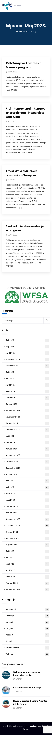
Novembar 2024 (26, 417)
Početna (20, 31)
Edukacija (27, 616)
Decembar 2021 (26, 589)
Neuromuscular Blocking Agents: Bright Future (30, 703)
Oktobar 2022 (26, 532)
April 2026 (26, 353)
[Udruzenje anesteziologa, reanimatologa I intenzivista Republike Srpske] (13, 6)
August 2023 (26, 474)
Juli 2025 (26, 372)
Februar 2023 (26, 506)
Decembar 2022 (26, 519)
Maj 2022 (26, 564)
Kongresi (27, 628)
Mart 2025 (26, 391)
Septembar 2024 (26, 430)
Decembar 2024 (26, 410)
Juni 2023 (26, 481)
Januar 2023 (26, 513)
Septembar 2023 (26, 468)
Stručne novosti (26, 648)
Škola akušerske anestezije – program (25, 228)
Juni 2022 (26, 557)
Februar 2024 (26, 442)
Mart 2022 (26, 577)
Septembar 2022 (26, 538)
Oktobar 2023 (26, 462)
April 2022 (26, 570)
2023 (28, 31)
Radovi (26, 641)
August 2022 (26, 545)
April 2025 (26, 385)
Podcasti (26, 635)
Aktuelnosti (27, 609)
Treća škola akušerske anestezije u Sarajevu (21, 173)
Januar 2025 (26, 404)
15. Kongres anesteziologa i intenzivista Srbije (27, 674)
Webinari (27, 654)
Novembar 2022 (27, 525)
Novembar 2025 (26, 359)
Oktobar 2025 (26, 366)
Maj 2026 (26, 346)
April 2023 (26, 493)
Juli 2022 (26, 551)
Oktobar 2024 (26, 423)
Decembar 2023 (26, 455)
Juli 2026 (26, 340)
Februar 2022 (26, 583)
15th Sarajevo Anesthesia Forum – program (23, 65)
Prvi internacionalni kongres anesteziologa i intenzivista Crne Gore (25, 113)
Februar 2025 (26, 398)
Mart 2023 (26, 500)
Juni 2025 (26, 378)
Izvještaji (27, 622)
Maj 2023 (26, 487)
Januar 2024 (26, 449)
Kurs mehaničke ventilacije (27, 687)
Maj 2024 (26, 436)
